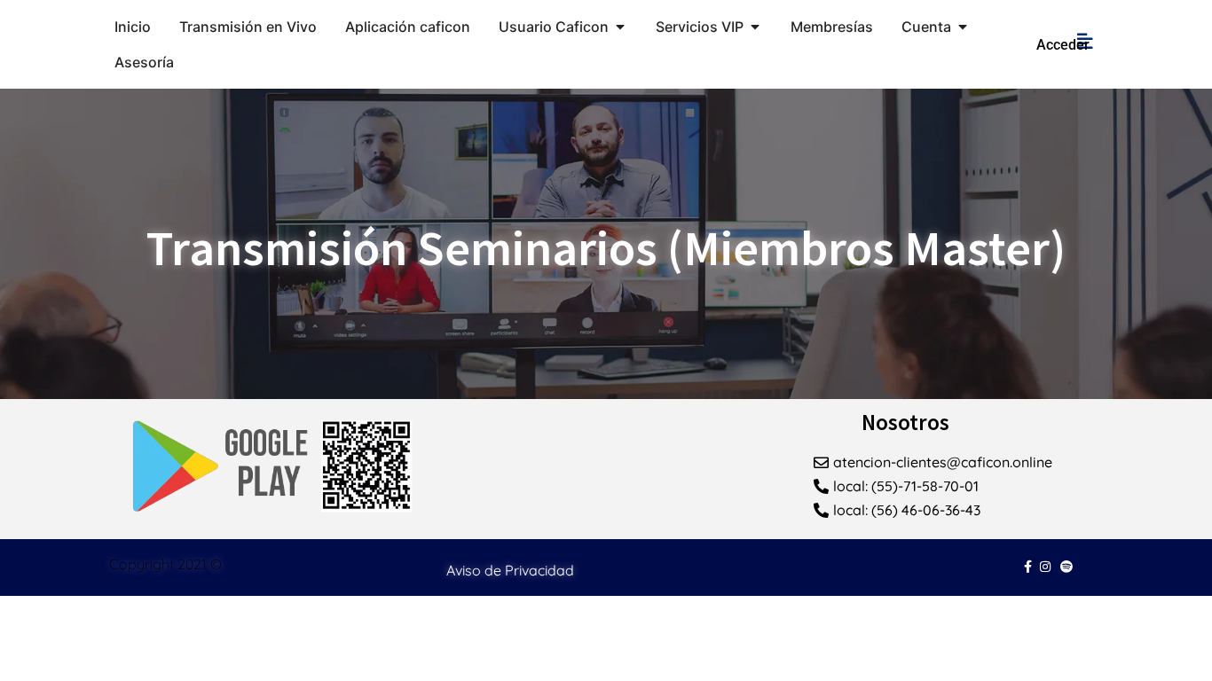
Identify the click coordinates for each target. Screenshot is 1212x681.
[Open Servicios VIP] (755, 26)
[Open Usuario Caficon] (620, 26)
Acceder (1063, 44)
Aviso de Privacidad (510, 570)
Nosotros (905, 422)
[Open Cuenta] (963, 26)
